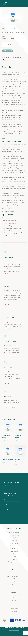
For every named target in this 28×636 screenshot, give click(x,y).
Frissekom (21, 627)
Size (3, 36)
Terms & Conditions (14, 630)
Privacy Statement (14, 584)
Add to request (7, 50)
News (14, 578)
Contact (14, 581)
